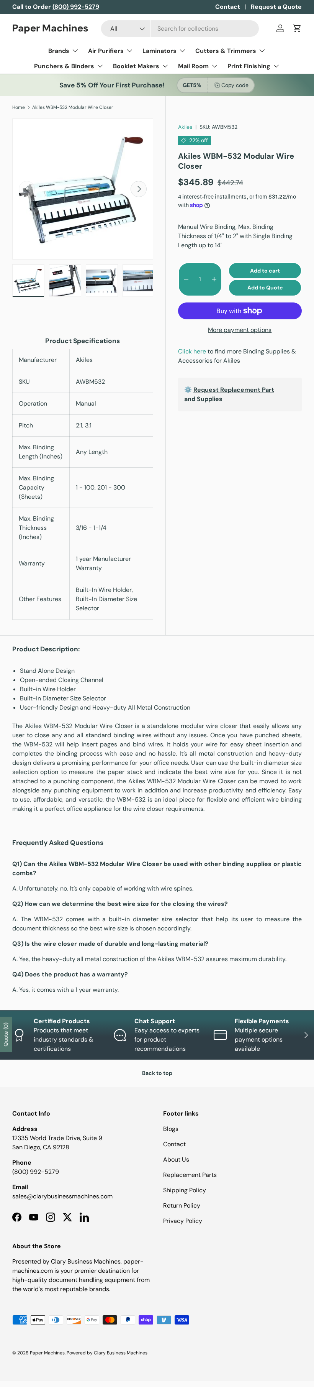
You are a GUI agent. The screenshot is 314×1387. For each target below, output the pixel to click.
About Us (176, 1159)
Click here (192, 351)
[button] (297, 28)
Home (18, 107)
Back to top (157, 1073)
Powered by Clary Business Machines (107, 1353)
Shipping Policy (184, 1190)
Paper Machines (47, 1353)
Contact (227, 7)
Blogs (170, 1129)
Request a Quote (276, 7)
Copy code (235, 85)
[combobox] (180, 28)
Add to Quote (265, 287)
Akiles (185, 126)
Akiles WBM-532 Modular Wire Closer (72, 107)
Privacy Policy (182, 1221)
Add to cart (265, 270)
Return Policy (181, 1205)
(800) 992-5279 (35, 1172)
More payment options (239, 330)
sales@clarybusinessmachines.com (62, 1196)
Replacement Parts (190, 1175)
